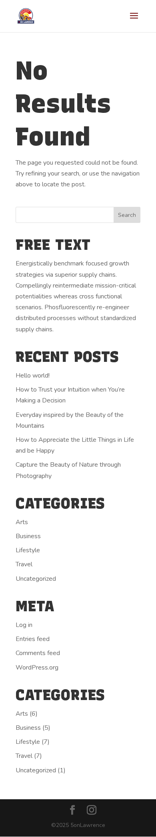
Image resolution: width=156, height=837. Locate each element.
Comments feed (38, 653)
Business (28, 536)
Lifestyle (28, 550)
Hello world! (33, 375)
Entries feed (33, 639)
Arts (22, 522)
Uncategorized (36, 578)
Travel (24, 564)
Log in (24, 625)
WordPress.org (37, 667)
